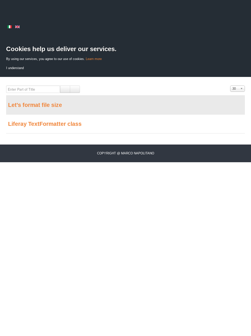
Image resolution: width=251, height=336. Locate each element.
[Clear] (75, 89)
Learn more (94, 59)
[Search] (65, 89)
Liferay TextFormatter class (45, 124)
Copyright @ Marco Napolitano (125, 153)
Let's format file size (35, 105)
